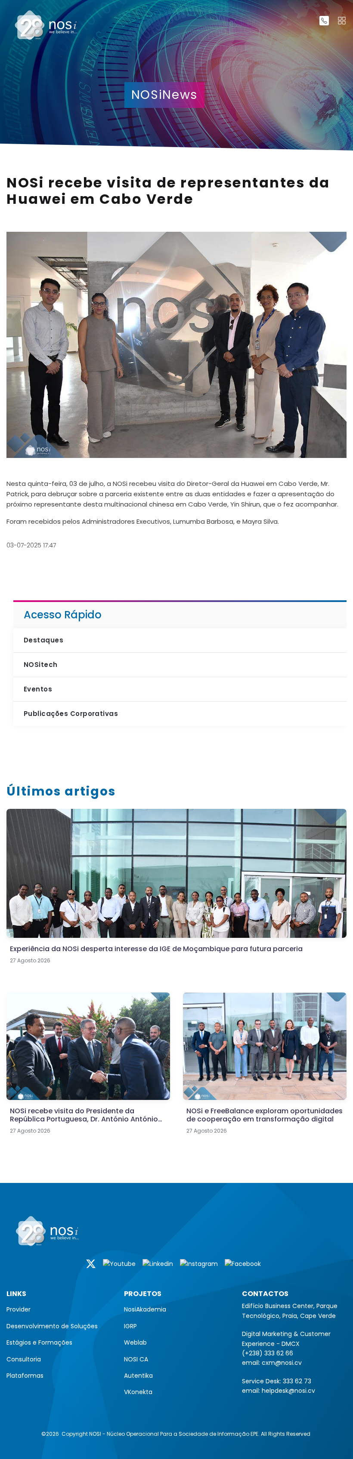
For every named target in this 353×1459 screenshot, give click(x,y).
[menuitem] (58, 1309)
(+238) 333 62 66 (267, 1353)
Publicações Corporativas (71, 713)
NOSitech (41, 664)
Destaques (43, 640)
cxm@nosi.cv (282, 1362)
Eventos (38, 689)
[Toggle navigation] (341, 21)
